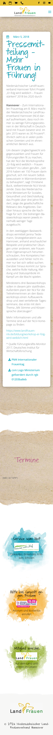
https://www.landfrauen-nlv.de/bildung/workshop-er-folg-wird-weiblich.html (25, 334)
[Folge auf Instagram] (44, 3)
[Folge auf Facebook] (39, 3)
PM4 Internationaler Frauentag (24, 362)
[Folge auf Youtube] (49, 3)
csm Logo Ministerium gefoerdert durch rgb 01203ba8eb (26, 374)
